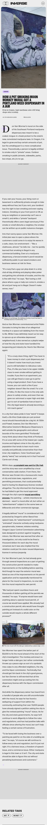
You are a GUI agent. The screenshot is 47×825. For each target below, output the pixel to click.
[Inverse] (18, 3)
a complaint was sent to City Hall (28, 465)
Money (16, 816)
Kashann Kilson (11, 117)
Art (5, 816)
